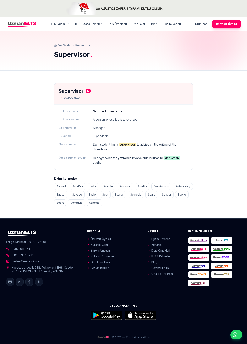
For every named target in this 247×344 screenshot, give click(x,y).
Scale (92, 194)
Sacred (61, 186)
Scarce (119, 194)
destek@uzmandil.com (26, 261)
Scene (182, 194)
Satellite (142, 186)
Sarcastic (125, 186)
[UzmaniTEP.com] (198, 283)
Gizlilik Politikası (101, 262)
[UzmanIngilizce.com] (198, 240)
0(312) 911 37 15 (21, 249)
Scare (152, 194)
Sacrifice (78, 186)
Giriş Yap (201, 23)
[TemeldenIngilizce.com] (198, 257)
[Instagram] (10, 282)
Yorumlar (139, 23)
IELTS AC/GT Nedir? (88, 23)
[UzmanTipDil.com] (221, 249)
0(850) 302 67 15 (23, 255)
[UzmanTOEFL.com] (221, 257)
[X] (39, 282)
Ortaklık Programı (162, 273)
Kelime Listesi (83, 45)
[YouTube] (20, 282)
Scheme (94, 202)
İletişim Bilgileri (100, 267)
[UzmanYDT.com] (198, 266)
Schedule (76, 202)
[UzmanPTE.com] (221, 240)
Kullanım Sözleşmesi (103, 256)
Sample (108, 186)
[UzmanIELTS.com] (198, 249)
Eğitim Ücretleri (160, 239)
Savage (77, 194)
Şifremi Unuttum (101, 250)
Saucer (61, 194)
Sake (93, 186)
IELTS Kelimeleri (161, 256)
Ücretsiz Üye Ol (226, 23)
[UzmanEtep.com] (221, 274)
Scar (105, 194)
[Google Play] (106, 315)
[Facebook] (29, 282)
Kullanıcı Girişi (99, 244)
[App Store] (140, 315)
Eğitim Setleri (172, 23)
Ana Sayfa (64, 45)
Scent (60, 202)
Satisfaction (161, 186)
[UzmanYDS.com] (221, 266)
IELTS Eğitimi (57, 23)
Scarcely (135, 194)
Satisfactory (182, 186)
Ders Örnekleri (117, 23)
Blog (154, 23)
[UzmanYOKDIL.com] (198, 274)
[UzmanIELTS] (22, 23)
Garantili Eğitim (160, 267)
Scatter (166, 194)
